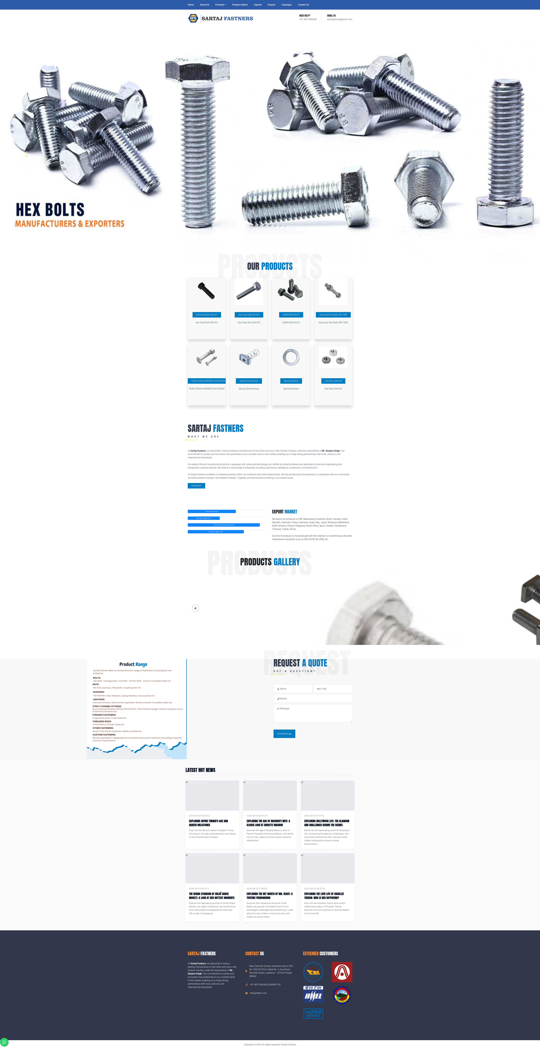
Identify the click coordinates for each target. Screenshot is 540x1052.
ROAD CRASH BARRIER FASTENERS (208, 381)
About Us (204, 4)
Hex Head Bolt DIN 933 (249, 314)
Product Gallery (240, 4)
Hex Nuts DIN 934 (333, 381)
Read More (196, 485)
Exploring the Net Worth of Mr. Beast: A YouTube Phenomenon (270, 896)
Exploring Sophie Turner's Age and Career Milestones (208, 823)
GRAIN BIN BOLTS (291, 314)
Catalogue (287, 4)
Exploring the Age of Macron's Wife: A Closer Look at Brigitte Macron (268, 823)
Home (191, 4)
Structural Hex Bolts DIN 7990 (333, 314)
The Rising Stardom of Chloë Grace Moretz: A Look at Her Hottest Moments (211, 896)
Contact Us (303, 4)
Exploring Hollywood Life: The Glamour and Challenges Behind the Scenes (326, 823)
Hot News (231, 816)
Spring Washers (291, 381)
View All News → (345, 770)
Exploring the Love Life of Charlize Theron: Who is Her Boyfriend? (324, 896)
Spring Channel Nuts (248, 381)
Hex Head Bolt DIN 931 (206, 314)
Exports (258, 4)
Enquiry (271, 4)
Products (219, 4)
